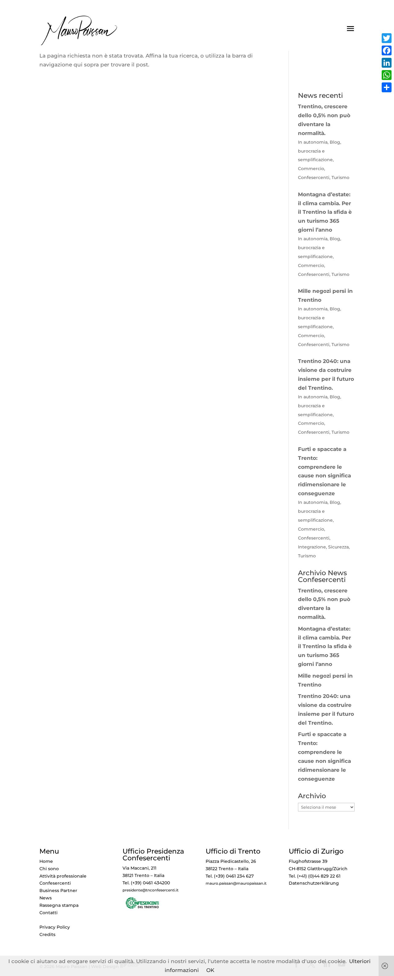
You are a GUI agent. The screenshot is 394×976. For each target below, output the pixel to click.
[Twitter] (386, 38)
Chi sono (49, 868)
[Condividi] (386, 87)
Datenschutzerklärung (314, 883)
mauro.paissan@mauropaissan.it (236, 883)
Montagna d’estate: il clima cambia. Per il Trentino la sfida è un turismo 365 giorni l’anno (325, 646)
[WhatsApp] (386, 75)
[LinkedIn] (386, 63)
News (45, 898)
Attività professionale (62, 876)
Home (46, 861)
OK (210, 970)
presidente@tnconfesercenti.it (151, 890)
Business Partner (58, 890)
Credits (47, 934)
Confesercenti (55, 883)
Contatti (48, 912)
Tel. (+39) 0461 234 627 (230, 876)
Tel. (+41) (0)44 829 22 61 (314, 876)
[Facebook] (386, 50)
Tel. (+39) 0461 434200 (146, 883)
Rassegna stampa (58, 905)
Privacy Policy (54, 927)
